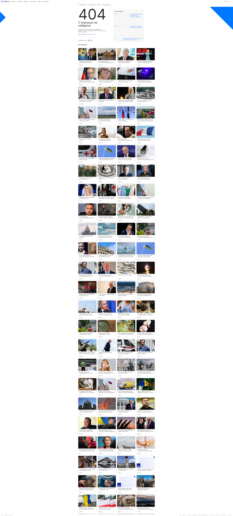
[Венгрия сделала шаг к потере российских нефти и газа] (107, 251)
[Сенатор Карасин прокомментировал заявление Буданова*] (87, 212)
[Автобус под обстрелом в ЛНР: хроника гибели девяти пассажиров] (126, 348)
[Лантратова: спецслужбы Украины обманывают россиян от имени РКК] (107, 193)
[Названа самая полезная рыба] (126, 271)
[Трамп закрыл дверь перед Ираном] (107, 348)
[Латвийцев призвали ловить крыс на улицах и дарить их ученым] (146, 309)
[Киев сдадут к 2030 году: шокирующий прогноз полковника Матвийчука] (146, 504)
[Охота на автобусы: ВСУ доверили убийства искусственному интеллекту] (126, 174)
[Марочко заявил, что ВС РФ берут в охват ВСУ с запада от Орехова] (87, 348)
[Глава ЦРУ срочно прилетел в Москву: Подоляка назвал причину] (87, 271)
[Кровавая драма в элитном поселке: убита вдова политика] (146, 77)
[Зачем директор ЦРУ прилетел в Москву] (107, 174)
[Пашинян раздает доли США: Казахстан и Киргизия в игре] (126, 445)
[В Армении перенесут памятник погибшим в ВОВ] (126, 465)
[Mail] (2, 1)
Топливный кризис (107, 4)
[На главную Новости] (6, 1)
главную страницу (91, 34)
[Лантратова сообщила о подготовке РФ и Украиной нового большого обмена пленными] (146, 174)
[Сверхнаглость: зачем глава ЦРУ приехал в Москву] (126, 115)
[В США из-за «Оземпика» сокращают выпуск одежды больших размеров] (126, 193)
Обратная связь (224, 515)
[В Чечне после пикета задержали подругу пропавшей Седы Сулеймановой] (107, 77)
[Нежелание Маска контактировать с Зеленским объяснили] (126, 135)
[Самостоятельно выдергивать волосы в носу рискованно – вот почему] (107, 368)
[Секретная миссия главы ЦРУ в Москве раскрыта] (146, 348)
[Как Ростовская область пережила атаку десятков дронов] (146, 154)
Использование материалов (215, 515)
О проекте (184, 515)
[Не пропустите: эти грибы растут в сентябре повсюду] (107, 484)
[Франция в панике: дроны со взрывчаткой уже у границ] (146, 135)
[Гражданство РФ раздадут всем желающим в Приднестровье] (87, 484)
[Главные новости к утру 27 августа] (87, 135)
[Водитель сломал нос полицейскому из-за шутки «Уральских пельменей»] (87, 368)
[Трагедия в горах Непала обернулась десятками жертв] (146, 232)
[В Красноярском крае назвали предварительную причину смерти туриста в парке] (126, 484)
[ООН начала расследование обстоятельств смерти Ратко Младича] (87, 426)
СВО (99, 4)
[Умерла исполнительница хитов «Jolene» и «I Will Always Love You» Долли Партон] (146, 57)
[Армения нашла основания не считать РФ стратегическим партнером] (126, 154)
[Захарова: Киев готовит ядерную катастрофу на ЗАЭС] (87, 193)
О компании (6, 515)
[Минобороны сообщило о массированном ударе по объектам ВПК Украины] (107, 115)
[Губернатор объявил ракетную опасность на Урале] (126, 368)
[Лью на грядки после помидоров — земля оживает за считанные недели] (126, 329)
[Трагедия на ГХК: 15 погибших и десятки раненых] (87, 154)
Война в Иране (92, 4)
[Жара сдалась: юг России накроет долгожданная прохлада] (87, 465)
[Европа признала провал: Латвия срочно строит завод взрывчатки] (146, 115)
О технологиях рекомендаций (192, 515)
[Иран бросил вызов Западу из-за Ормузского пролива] (126, 426)
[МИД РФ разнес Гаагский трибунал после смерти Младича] (107, 387)
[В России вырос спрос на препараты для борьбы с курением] (126, 309)
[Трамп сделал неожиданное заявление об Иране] (126, 407)
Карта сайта (230, 515)
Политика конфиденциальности (203, 515)
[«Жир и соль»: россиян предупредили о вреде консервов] (107, 329)
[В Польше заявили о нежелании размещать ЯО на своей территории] (107, 504)
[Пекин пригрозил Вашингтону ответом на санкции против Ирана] (146, 290)
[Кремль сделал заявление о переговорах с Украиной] (126, 57)
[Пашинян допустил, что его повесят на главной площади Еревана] (107, 309)
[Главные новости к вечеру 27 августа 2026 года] (87, 174)
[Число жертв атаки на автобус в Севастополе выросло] (126, 77)
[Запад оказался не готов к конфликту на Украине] (146, 484)
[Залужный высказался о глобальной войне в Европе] (87, 57)
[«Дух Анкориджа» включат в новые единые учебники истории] (146, 426)
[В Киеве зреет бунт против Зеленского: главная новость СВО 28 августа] (146, 407)
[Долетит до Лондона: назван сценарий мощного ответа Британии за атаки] (107, 232)
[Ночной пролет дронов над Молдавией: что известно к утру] (146, 387)
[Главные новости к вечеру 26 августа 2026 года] (107, 465)
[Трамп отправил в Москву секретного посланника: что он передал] (107, 271)
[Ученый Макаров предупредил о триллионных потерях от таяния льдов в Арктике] (126, 251)
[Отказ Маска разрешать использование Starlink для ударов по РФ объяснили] (126, 232)
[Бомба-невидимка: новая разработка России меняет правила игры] (87, 309)
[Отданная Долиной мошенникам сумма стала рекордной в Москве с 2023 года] (126, 96)
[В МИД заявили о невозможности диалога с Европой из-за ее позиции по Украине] (87, 407)
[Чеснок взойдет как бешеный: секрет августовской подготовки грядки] (146, 329)
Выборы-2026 (83, 4)
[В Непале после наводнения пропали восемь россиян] (87, 329)
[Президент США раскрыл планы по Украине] (107, 96)
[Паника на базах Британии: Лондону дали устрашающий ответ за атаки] (146, 271)
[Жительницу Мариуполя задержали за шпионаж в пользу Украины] (126, 504)
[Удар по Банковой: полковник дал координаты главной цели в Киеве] (107, 407)
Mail (2, 515)
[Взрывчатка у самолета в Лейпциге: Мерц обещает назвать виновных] (87, 77)
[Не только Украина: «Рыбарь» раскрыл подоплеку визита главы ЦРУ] (107, 212)
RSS (180, 515)
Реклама (10, 515)
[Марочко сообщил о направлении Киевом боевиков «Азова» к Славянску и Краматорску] (146, 465)
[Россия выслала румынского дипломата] (87, 232)
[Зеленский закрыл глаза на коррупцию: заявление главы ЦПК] (107, 426)
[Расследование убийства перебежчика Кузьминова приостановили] (107, 135)
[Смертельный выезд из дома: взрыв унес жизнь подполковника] (126, 387)
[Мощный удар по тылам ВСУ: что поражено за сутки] (87, 290)
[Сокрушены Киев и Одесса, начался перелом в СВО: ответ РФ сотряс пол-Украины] (146, 368)
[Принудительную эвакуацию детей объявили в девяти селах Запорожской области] (87, 504)
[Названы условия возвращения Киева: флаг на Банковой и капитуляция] (146, 251)
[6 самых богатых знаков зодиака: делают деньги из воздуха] (87, 96)
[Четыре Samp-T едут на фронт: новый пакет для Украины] (146, 212)
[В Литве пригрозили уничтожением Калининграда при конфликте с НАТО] (107, 57)
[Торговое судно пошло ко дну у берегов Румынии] (126, 290)
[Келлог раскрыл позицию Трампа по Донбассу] (107, 290)
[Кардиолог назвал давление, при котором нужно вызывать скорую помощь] (126, 212)
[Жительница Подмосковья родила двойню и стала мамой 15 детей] (87, 387)
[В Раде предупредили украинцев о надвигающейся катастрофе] (107, 154)
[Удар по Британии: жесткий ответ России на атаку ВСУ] (87, 115)
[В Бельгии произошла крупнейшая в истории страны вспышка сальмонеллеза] (146, 445)
